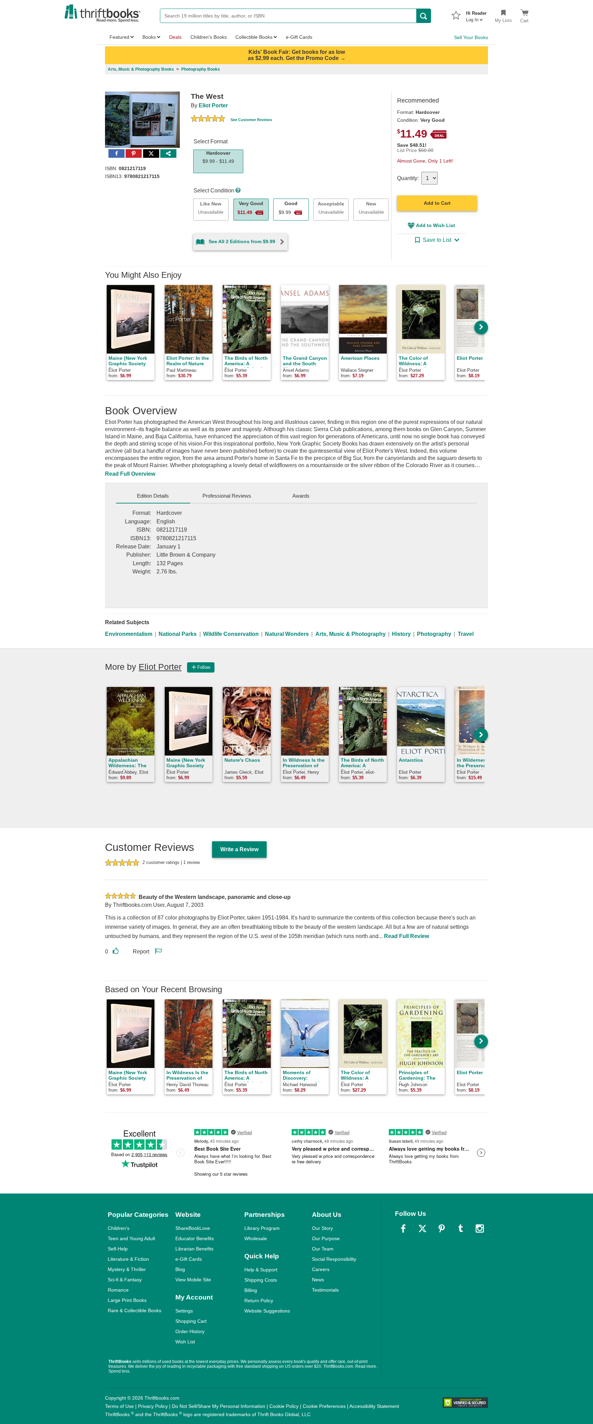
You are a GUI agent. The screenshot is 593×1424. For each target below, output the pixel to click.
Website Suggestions (267, 1311)
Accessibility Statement (374, 1406)
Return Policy (258, 1300)
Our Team (323, 1248)
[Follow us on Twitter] (422, 1228)
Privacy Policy (153, 1406)
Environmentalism (128, 634)
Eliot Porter (213, 105)
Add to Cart (437, 203)
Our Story (322, 1228)
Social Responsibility (334, 1259)
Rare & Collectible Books (134, 1310)
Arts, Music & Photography (350, 634)
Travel (466, 634)
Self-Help (118, 1248)
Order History (190, 1331)
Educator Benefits (194, 1238)
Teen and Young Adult (131, 1238)
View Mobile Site (193, 1279)
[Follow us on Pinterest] (441, 1228)
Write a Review (239, 849)
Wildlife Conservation (231, 634)
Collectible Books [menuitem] (253, 37)
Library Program (262, 1228)
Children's (118, 1228)
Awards (301, 496)
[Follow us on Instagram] (480, 1228)
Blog (180, 1269)
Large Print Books (127, 1300)
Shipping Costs (260, 1280)
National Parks (178, 634)
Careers (320, 1269)
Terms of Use (119, 1406)
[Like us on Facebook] (403, 1228)
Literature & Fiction (128, 1259)
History (401, 634)
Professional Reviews (226, 496)
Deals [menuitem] (175, 37)
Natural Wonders (287, 634)
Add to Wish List (435, 225)
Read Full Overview (130, 474)
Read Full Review (406, 936)
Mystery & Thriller (127, 1269)
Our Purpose (326, 1238)
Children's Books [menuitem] (208, 37)
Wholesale (255, 1238)
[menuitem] (476, 14)
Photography (434, 634)
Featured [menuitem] (119, 37)
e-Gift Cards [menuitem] (299, 37)
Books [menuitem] (149, 37)
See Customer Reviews (251, 120)
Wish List (185, 1341)
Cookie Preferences (324, 1406)
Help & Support (260, 1269)
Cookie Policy (284, 1406)
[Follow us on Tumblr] (460, 1228)
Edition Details (153, 496)
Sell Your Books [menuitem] (471, 37)
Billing (250, 1290)
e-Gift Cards (188, 1259)
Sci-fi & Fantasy (125, 1279)
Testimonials (325, 1290)
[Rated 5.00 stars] (208, 119)
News (318, 1279)
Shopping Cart (191, 1321)
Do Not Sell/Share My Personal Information (218, 1406)
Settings (184, 1311)
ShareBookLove (192, 1228)
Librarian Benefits (194, 1248)
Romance (118, 1290)
